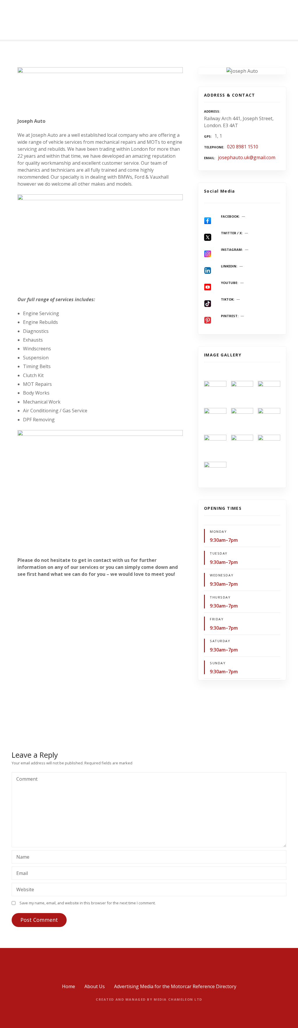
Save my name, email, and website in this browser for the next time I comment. (87, 903)
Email (20, 874)
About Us (94, 986)
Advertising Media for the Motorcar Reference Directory (175, 986)
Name (21, 857)
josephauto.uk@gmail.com (246, 157)
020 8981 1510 (242, 146)
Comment (25, 779)
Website (25, 889)
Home (68, 986)
